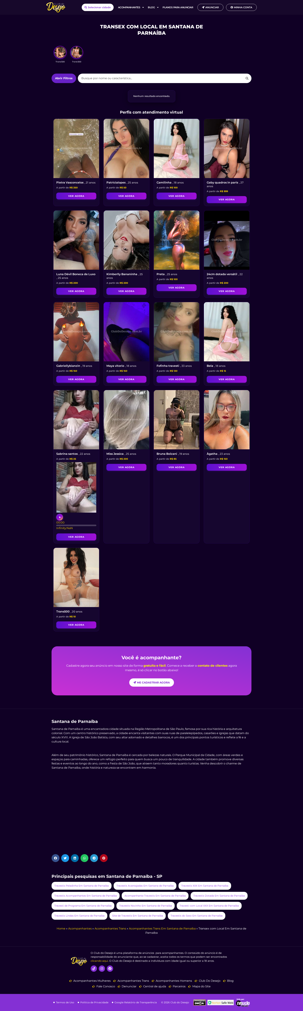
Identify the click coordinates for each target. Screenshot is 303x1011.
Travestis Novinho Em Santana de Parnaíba (145, 905)
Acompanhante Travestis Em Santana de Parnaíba (155, 895)
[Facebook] (110, 968)
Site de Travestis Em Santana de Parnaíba (137, 915)
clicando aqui (99, 960)
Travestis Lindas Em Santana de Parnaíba (79, 915)
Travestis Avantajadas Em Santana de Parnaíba (145, 885)
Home (61, 928)
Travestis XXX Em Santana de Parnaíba (204, 885)
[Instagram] (102, 968)
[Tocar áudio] (59, 517)
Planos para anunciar (178, 7)
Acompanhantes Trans (110, 928)
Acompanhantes (129, 7)
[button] (55, 858)
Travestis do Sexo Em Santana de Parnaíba (197, 915)
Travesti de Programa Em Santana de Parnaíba (83, 905)
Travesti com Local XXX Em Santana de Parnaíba (209, 905)
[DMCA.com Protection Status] (199, 1004)
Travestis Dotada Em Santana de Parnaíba (219, 895)
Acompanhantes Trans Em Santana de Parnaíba (162, 928)
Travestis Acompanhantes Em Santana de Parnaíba (85, 895)
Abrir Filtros (64, 78)
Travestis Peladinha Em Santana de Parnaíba (81, 885)
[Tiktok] (94, 968)
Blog (151, 7)
